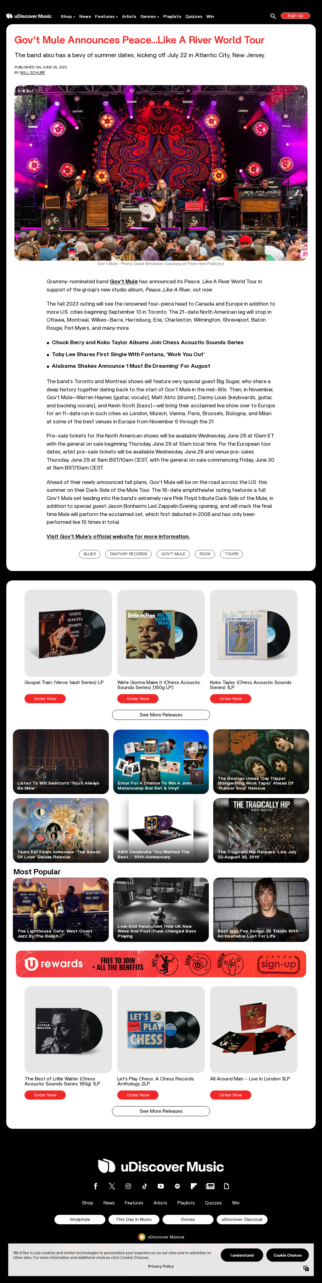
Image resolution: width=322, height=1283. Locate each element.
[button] (68, 646)
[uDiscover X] (112, 1186)
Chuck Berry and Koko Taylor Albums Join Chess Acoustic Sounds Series (148, 342)
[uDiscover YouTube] (161, 1186)
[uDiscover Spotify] (177, 1186)
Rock (205, 554)
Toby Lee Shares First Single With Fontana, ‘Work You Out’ (128, 354)
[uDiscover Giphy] (226, 1186)
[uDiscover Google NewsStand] (210, 1186)
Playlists (172, 16)
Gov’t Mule (124, 281)
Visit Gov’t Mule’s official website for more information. (118, 536)
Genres (148, 16)
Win (210, 16)
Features (105, 16)
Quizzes (194, 16)
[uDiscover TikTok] (144, 1186)
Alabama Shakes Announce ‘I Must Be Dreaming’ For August (131, 366)
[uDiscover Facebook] (95, 1186)
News (85, 16)
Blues (90, 554)
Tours (231, 554)
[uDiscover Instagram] (128, 1186)
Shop (66, 16)
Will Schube (32, 72)
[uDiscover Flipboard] (193, 1186)
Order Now (45, 699)
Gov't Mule (173, 554)
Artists (129, 16)
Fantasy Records (128, 554)
